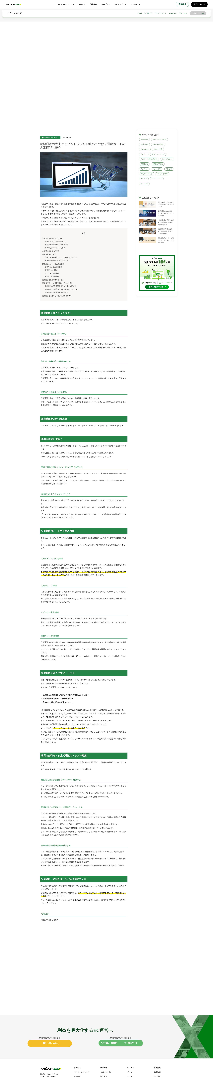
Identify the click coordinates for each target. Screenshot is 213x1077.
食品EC (169, 169)
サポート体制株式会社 (149, 159)
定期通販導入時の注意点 (50, 251)
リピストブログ (120, 4)
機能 (81, 4)
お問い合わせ (199, 4)
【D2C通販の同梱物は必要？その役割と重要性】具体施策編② (166, 222)
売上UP (144, 179)
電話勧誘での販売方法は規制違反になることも (61, 289)
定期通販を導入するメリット (52, 238)
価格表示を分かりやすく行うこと (56, 260)
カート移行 (157, 169)
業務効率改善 (158, 164)
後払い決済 (158, 149)
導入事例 (93, 4)
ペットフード (157, 179)
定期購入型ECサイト (51, 137)
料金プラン (106, 4)
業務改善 (145, 164)
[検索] (202, 13)
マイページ (145, 154)
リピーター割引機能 (52, 273)
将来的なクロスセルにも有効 (55, 248)
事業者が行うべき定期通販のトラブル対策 (57, 283)
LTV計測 (145, 184)
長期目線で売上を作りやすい (55, 241)
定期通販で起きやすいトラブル (53, 280)
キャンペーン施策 (160, 139)
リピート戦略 (163, 174)
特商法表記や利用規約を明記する (56, 292)
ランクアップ (159, 154)
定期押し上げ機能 (51, 270)
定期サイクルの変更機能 (53, 267)
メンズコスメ (167, 159)
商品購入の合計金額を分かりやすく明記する (60, 286)
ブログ (129, 1072)
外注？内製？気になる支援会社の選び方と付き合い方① (166, 204)
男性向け (145, 144)
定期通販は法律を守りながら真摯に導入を (57, 296)
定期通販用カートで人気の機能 (53, 264)
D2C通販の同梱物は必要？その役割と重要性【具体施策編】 (165, 231)
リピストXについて (64, 4)
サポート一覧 (105, 1072)
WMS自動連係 (158, 144)
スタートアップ (147, 174)
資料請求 (182, 4)
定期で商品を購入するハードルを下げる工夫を (61, 257)
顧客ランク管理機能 (52, 276)
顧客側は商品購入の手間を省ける (56, 245)
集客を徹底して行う (49, 254)
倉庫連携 (145, 139)
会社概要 (157, 1072)
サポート (134, 4)
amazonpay (145, 149)
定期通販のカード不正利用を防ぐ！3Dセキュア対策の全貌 (166, 240)
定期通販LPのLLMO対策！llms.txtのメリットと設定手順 (166, 213)
